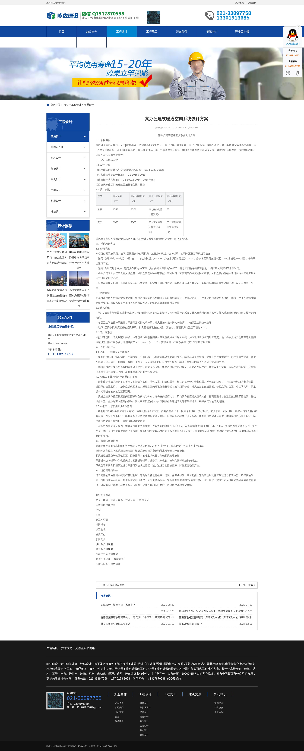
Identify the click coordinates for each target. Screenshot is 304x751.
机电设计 (56, 200)
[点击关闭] (298, 26)
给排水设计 (57, 147)
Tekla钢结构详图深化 (190, 623)
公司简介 (119, 707)
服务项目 (61, 42)
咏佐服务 (119, 721)
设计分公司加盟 (104, 544)
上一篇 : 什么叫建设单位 (111, 585)
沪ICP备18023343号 (107, 746)
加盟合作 (252, 2)
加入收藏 (239, 2)
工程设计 (121, 31)
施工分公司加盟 (104, 549)
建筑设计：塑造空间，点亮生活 (118, 604)
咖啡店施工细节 (109, 617)
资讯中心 (212, 31)
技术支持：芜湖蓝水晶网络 (78, 648)
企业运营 (218, 712)
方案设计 (56, 190)
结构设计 (56, 157)
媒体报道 (218, 703)
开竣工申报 (242, 31)
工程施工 (151, 31)
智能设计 (56, 168)
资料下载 (91, 42)
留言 (117, 716)
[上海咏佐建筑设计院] (93, 15)
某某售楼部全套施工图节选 (115, 623)
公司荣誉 (119, 712)
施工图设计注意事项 (190, 617)
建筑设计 (56, 211)
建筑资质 (182, 31)
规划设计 (56, 179)
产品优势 (119, 703)
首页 (61, 31)
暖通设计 (89, 104)
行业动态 (218, 707)
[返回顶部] (297, 73)
